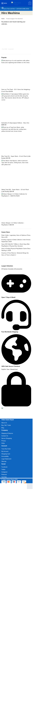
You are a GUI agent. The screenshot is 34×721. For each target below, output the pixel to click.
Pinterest (4, 474)
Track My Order (6, 449)
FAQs (3, 443)
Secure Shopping (6, 438)
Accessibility (5, 456)
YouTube (4, 477)
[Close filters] (2, 264)
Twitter (3, 469)
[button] (29, 3)
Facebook (4, 467)
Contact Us (4, 436)
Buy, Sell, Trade (6, 425)
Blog (2, 427)
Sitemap (3, 461)
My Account (4, 451)
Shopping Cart (5, 454)
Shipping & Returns (7, 433)
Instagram (4, 472)
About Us (4, 422)
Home (3, 18)
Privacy (3, 440)
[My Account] (2, 8)
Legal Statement (6, 459)
